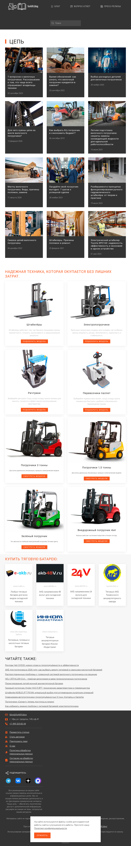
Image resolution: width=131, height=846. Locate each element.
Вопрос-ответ (82, 6)
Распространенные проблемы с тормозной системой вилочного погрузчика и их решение (51, 674)
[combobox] (65, 23)
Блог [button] (57, 6)
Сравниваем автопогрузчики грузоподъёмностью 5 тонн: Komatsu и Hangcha (44, 697)
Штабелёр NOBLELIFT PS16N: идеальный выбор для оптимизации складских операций (49, 692)
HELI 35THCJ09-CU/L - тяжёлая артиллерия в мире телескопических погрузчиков (46, 679)
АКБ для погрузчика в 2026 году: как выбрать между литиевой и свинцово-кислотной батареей (53, 669)
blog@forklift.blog (18, 714)
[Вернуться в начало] (23, 6)
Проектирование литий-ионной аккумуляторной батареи (34, 683)
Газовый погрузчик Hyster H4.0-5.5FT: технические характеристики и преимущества (47, 688)
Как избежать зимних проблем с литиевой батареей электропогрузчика (41, 706)
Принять (42, 835)
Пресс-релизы (112, 6)
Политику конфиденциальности (50, 828)
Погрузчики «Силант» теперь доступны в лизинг (29, 701)
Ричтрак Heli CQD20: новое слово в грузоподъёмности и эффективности (42, 665)
